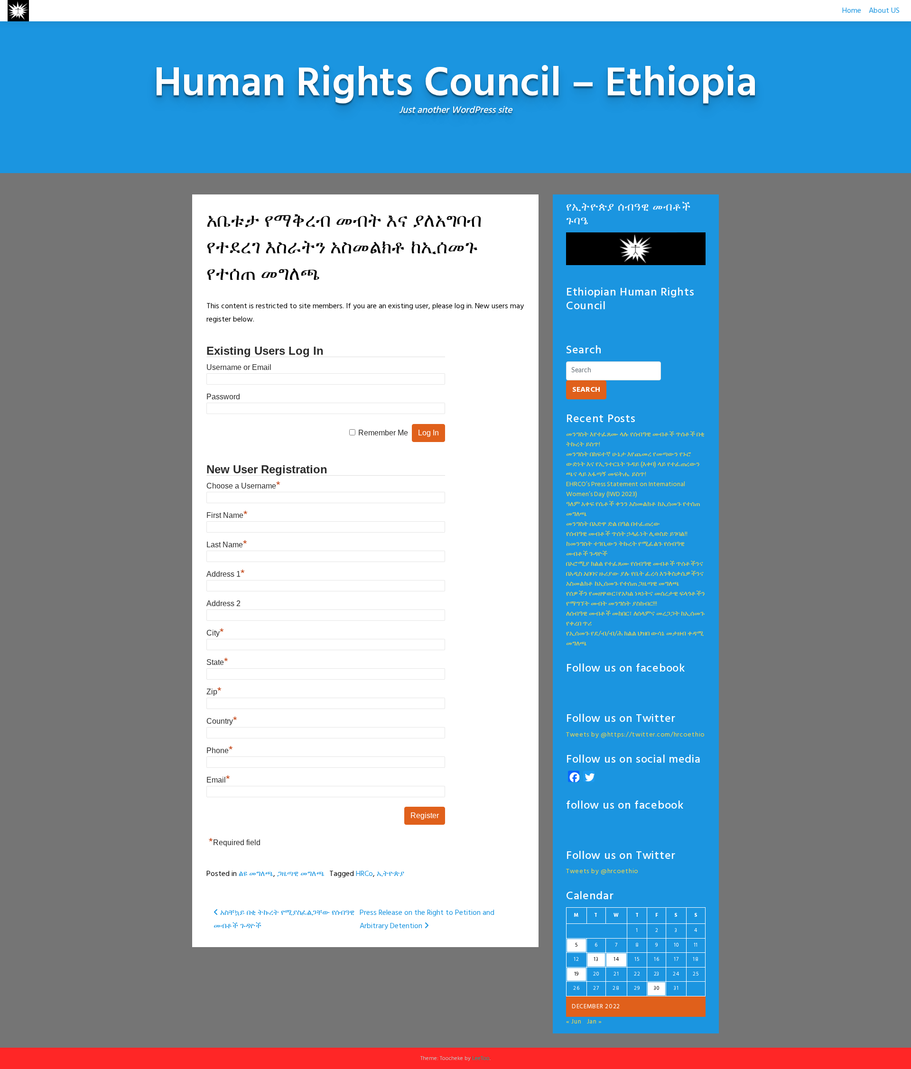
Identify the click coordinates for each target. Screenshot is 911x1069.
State (217, 662)
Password (223, 397)
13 (596, 959)
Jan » (595, 1021)
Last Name (226, 545)
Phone (219, 750)
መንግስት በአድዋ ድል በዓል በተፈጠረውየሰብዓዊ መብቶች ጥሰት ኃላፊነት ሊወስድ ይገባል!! (627, 529)
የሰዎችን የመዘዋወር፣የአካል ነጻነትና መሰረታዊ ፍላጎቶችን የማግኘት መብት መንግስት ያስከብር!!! (635, 599)
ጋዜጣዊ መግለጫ (301, 874)
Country (221, 721)
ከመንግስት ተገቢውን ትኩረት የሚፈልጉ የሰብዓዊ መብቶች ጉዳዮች (625, 549)
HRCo (364, 874)
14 (616, 959)
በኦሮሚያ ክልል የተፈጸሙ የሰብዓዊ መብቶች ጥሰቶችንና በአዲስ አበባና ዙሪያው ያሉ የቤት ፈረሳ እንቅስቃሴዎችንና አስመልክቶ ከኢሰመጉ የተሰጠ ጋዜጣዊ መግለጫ (635, 574)
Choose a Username (243, 486)
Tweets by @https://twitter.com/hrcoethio (635, 734)
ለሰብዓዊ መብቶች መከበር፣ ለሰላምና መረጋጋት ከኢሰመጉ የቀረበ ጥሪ (635, 618)
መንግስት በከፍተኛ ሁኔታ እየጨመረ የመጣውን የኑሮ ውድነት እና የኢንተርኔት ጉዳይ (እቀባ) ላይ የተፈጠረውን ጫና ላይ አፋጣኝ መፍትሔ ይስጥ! (633, 464)
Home (851, 11)
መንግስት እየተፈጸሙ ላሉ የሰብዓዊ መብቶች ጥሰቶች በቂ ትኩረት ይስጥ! (635, 439)
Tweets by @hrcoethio (602, 871)
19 (576, 974)
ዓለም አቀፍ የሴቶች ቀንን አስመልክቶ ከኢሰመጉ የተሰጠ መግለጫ (633, 509)
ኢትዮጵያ (390, 874)
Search (586, 390)
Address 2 (223, 603)
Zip (214, 692)
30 (656, 988)
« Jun (574, 1021)
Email (218, 780)
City (215, 633)
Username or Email (238, 367)
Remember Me (383, 433)
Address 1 (225, 574)
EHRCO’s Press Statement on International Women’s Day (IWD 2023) (625, 489)
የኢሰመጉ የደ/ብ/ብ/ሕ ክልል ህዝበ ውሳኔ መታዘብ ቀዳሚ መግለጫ (635, 638)
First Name (227, 515)
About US (884, 11)
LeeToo (481, 1058)
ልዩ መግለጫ (256, 874)
